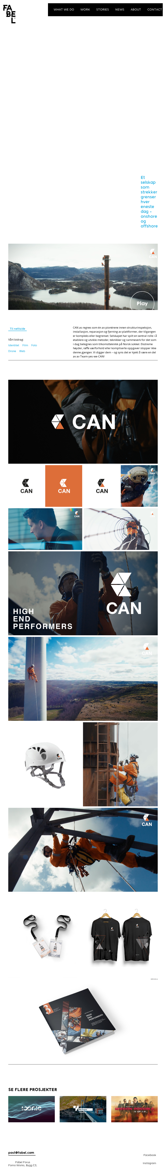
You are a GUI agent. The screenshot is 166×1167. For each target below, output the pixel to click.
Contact (154, 9)
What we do (64, 9)
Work (85, 9)
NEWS (119, 9)
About (136, 9)
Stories (102, 9)
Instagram (149, 1163)
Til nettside (17, 328)
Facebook (149, 1155)
